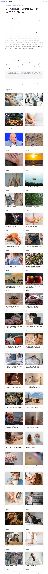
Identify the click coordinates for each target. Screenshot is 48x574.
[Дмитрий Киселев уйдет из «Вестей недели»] (14, 142)
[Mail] (4, 1)
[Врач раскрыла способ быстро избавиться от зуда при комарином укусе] (34, 461)
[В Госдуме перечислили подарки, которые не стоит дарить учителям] (14, 342)
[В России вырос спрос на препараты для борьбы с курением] (14, 262)
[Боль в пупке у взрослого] (34, 501)
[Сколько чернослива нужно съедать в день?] (14, 302)
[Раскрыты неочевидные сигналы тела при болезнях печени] (34, 122)
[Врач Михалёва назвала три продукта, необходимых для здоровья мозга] (14, 242)
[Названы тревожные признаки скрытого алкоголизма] (14, 541)
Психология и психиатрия (18, 5)
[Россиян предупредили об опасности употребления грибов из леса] (14, 401)
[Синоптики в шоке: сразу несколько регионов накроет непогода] (14, 561)
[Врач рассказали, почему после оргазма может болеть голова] (34, 342)
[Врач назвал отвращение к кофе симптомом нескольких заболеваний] (14, 481)
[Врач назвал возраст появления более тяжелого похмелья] (14, 421)
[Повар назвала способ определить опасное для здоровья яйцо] (34, 222)
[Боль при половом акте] (34, 521)
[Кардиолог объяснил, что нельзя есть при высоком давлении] (14, 521)
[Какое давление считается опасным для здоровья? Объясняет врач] (34, 102)
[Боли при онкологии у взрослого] (34, 322)
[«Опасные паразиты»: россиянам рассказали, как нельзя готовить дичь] (14, 322)
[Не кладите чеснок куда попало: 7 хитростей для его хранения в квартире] (34, 262)
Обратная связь (40, 573)
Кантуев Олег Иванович (16, 56)
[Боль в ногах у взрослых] (34, 541)
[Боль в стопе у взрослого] (14, 501)
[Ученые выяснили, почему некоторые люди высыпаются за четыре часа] (34, 561)
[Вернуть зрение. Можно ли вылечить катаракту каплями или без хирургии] (34, 481)
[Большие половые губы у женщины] (14, 102)
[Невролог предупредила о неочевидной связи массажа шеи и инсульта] (14, 441)
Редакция (20, 573)
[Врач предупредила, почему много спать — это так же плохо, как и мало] (34, 362)
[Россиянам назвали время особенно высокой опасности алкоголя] (34, 401)
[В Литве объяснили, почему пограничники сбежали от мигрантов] (34, 182)
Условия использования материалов (29, 573)
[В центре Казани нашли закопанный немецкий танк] (14, 202)
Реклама (10, 573)
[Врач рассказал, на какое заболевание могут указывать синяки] (14, 182)
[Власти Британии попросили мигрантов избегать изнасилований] (14, 282)
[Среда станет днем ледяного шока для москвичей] (34, 202)
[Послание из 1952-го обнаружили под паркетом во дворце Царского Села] (34, 142)
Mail (2, 573)
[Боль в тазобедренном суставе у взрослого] (34, 242)
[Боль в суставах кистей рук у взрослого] (14, 461)
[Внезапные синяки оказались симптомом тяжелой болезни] (14, 162)
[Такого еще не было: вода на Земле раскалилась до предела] (34, 162)
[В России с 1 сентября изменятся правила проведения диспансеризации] (14, 362)
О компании (6, 573)
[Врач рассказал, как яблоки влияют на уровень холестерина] (14, 122)
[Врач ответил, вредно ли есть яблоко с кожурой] (34, 282)
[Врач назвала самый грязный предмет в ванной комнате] (34, 421)
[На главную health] (8, 1)
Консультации (8, 5)
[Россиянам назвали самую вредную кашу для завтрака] (34, 302)
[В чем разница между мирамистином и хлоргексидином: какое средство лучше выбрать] (34, 441)
